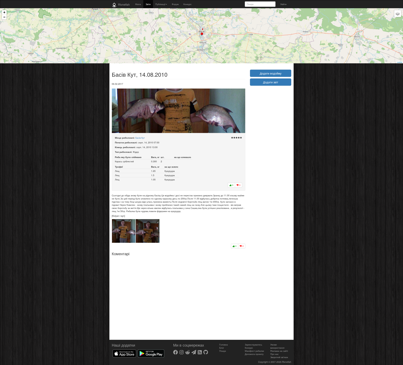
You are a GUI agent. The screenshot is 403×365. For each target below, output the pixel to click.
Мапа (138, 4)
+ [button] (4, 12)
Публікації (160, 4)
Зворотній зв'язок (279, 357)
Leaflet (399, 62)
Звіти (148, 4)
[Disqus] (178, 296)
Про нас (274, 354)
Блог (221, 347)
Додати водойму (270, 73)
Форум (175, 4)
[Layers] (397, 13)
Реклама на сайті (279, 350)
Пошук (222, 350)
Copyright (263, 361)
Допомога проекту (254, 354)
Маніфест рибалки (254, 350)
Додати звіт (270, 82)
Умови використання (277, 346)
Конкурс (187, 4)
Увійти (283, 4)
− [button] (4, 17)
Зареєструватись (253, 344)
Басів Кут (140, 137)
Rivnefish (286, 361)
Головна (223, 344)
